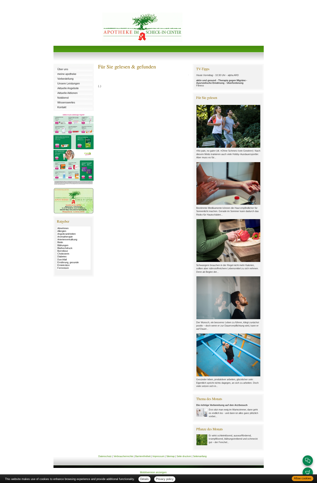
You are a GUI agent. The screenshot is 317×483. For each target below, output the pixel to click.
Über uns (62, 69)
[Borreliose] (73, 251)
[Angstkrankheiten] (73, 234)
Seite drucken (184, 456)
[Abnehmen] (73, 228)
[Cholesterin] (73, 253)
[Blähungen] (73, 245)
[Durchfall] (73, 259)
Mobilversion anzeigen (153, 472)
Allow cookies (302, 478)
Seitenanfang (200, 456)
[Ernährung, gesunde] (73, 262)
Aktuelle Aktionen (67, 93)
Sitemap (170, 456)
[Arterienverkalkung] (73, 239)
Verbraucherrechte (123, 456)
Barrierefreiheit (143, 456)
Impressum (158, 456)
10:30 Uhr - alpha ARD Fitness (221, 80)
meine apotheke (66, 74)
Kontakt (61, 107)
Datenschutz (105, 456)
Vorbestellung (65, 78)
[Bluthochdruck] (73, 248)
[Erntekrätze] (73, 265)
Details (144, 479)
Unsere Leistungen (68, 83)
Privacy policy (165, 479)
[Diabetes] (73, 256)
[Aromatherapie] (73, 236)
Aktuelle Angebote (68, 88)
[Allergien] (73, 231)
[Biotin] (73, 242)
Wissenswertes (66, 102)
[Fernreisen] (73, 268)
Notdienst (63, 97)
